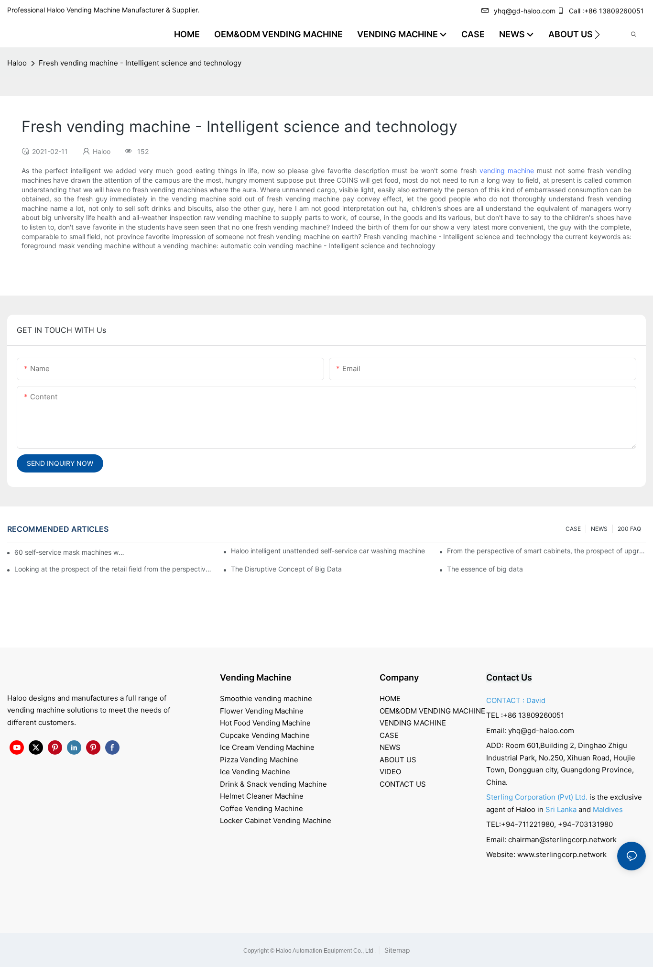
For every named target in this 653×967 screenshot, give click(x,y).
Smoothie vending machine (266, 698)
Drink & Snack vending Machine (273, 784)
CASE (573, 528)
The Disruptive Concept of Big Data (286, 569)
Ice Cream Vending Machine (267, 747)
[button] (597, 34)
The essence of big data (485, 569)
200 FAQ (629, 528)
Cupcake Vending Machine (265, 735)
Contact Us (509, 677)
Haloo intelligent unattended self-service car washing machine (328, 551)
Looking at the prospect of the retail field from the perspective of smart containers (113, 569)
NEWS (599, 528)
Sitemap (396, 950)
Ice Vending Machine (255, 771)
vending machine (506, 170)
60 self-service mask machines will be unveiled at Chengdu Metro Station (70, 552)
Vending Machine (256, 677)
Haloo (17, 62)
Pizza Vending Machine (259, 759)
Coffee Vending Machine (261, 808)
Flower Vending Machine (262, 710)
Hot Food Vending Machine (265, 722)
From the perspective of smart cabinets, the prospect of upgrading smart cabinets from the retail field (546, 551)
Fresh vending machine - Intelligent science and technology (140, 62)
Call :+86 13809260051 (606, 11)
